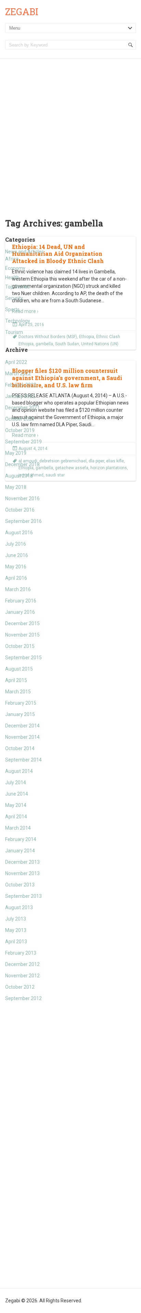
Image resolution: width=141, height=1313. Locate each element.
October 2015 (20, 646)
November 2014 (22, 737)
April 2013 (16, 941)
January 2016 (20, 612)
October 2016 (20, 510)
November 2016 (22, 498)
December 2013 (22, 862)
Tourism (14, 332)
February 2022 (20, 385)
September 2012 (23, 998)
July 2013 (15, 919)
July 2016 (15, 544)
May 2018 (15, 487)
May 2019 (15, 453)
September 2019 (23, 441)
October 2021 (20, 419)
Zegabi (21, 12)
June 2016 (16, 555)
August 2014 (19, 771)
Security (14, 298)
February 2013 (20, 953)
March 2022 (18, 373)
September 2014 (23, 760)
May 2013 (15, 930)
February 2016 (20, 600)
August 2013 (19, 907)
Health (12, 277)
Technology (17, 321)
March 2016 (18, 589)
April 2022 (16, 362)
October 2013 (20, 884)
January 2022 (20, 396)
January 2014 (20, 850)
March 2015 (18, 691)
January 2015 (20, 714)
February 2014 (20, 839)
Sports (12, 309)
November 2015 (22, 635)
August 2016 (19, 532)
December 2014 (22, 725)
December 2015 (22, 623)
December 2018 (22, 464)
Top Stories (17, 287)
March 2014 (18, 828)
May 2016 (15, 566)
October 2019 (20, 430)
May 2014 (15, 805)
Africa (11, 259)
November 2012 (22, 975)
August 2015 (19, 669)
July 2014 (15, 782)
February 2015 (20, 703)
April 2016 (16, 578)
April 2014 (16, 816)
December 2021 (22, 407)
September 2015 (23, 657)
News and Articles (24, 251)
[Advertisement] (70, 133)
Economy (15, 268)
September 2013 (23, 896)
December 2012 (22, 964)
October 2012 (20, 987)
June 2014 (16, 794)
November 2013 (22, 873)
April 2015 (16, 680)
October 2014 (20, 748)
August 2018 (19, 476)
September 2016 (23, 521)
